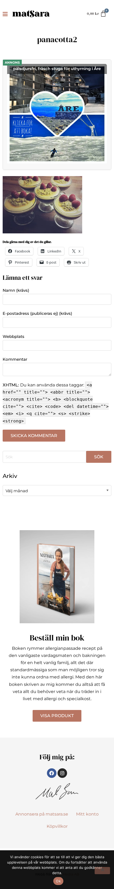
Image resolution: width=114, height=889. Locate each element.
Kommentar (15, 359)
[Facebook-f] (51, 773)
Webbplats (13, 336)
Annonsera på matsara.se (41, 814)
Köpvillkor (57, 826)
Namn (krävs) (16, 290)
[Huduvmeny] (6, 13)
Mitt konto (87, 814)
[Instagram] (62, 773)
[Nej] (102, 870)
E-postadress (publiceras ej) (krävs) (37, 313)
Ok (58, 881)
